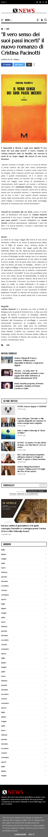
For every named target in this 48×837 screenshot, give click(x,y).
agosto (3, 599)
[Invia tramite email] (29, 64)
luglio (3, 550)
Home (3, 2)
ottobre (4, 590)
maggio (4, 559)
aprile (3, 563)
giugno (3, 554)
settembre (5, 595)
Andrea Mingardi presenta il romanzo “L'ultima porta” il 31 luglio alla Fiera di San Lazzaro (31, 469)
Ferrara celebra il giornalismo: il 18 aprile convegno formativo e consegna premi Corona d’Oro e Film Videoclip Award (23, 528)
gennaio (4, 577)
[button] (4, 2)
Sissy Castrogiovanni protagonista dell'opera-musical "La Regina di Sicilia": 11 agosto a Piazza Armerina (31, 457)
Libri (7, 29)
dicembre (4, 581)
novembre (5, 586)
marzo (3, 568)
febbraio (4, 572)
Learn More (20, 834)
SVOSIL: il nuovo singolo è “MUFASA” (32, 406)
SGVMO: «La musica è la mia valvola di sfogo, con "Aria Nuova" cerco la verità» (31, 444)
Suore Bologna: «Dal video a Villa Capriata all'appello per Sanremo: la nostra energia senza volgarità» (31, 420)
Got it (31, 834)
